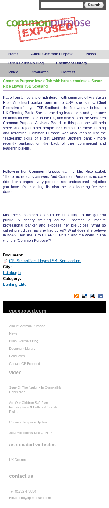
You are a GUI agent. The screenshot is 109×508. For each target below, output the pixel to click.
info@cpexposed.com (35, 498)
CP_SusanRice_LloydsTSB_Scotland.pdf (45, 261)
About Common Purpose (52, 54)
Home (13, 54)
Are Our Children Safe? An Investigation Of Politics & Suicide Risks (33, 407)
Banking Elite (14, 284)
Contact (68, 72)
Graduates (40, 72)
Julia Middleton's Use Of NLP (30, 433)
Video (13, 72)
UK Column (17, 459)
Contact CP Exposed (24, 363)
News (91, 54)
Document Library (71, 63)
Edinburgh (12, 272)
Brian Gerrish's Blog (26, 63)
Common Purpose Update (28, 422)
